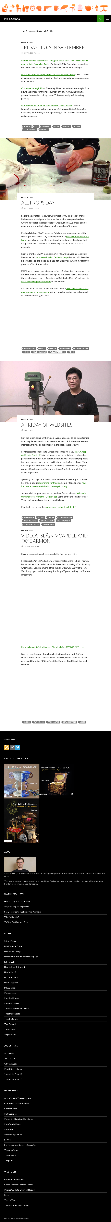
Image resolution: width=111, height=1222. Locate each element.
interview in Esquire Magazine (36, 281)
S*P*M (7, 1140)
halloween (65, 348)
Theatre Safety (11, 1019)
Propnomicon (10, 993)
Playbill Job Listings (13, 1069)
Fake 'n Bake (9, 962)
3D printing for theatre (49, 482)
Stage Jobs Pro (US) (13, 1079)
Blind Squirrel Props (13, 946)
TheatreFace (10, 1155)
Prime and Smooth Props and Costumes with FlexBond (48, 74)
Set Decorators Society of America (20, 1145)
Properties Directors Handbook (18, 1119)
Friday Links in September (53, 47)
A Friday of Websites (46, 425)
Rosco (77, 126)
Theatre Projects (12, 1013)
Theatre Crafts (11, 1150)
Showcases (27, 531)
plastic (66, 126)
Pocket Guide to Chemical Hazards (20, 1190)
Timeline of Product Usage (16, 1205)
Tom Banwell (10, 1024)
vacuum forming (57, 352)
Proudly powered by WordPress (16, 1218)
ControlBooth (10, 1108)
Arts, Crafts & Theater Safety (17, 1098)
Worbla (44, 130)
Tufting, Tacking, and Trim (16, 922)
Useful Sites (27, 42)
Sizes (6, 1195)
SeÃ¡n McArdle (30, 130)
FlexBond (46, 126)
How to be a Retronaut (14, 967)
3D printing (29, 517)
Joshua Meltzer (65, 517)
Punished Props (11, 998)
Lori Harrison (47, 521)
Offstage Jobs (10, 1064)
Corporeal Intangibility (32, 88)
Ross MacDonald (11, 1003)
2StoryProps (10, 941)
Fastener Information (14, 1179)
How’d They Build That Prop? (17, 901)
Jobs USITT (9, 1058)
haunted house (81, 348)
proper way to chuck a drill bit (60, 507)
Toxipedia (8, 1160)
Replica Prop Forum (13, 1134)
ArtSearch (9, 1053)
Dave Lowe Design (12, 951)
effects (52, 348)
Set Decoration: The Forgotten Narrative (22, 912)
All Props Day (38, 202)
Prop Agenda (12, 18)
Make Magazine (11, 982)
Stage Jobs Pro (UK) (13, 1074)
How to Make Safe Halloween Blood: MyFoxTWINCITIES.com (52, 647)
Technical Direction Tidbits (16, 1008)
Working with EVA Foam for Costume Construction (46, 105)
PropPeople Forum (12, 1124)
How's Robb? (10, 972)
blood (42, 348)
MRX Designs (10, 988)
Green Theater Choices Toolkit (18, 1184)
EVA (36, 126)
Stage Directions (31, 524)
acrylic (27, 126)
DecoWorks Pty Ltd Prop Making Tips (21, 956)
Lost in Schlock (11, 977)
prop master (53, 722)
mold (26, 352)
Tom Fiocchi (48, 524)
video (71, 352)
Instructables (10, 1114)
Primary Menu (107, 18)
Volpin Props (10, 1034)
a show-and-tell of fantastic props (52, 257)
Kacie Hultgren (30, 521)
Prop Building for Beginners (16, 906)
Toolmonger (9, 1029)
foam (56, 126)
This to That (10, 1200)
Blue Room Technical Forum (16, 1103)
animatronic (29, 348)
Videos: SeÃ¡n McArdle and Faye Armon (54, 538)
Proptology (9, 1129)
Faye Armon (39, 722)
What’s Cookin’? (11, 917)
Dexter (51, 517)
